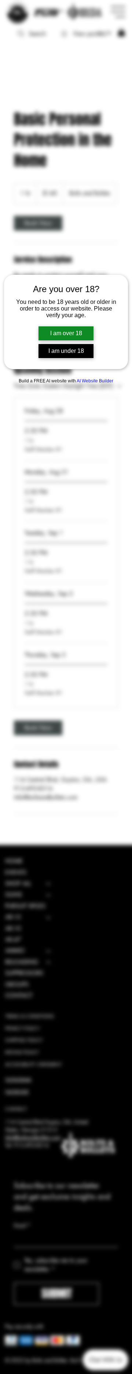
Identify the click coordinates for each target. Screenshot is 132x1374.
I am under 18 (66, 351)
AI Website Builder (95, 380)
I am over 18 (66, 333)
